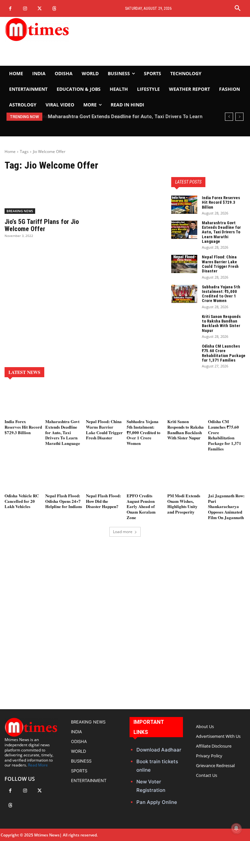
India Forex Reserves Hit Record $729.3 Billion (221, 202)
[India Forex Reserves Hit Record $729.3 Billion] (184, 205)
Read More (38, 765)
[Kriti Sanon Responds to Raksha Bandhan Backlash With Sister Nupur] (184, 323)
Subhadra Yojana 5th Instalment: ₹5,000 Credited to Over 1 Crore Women (221, 293)
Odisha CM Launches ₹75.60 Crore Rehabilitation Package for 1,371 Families (223, 353)
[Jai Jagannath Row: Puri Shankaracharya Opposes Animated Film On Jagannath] (226, 475)
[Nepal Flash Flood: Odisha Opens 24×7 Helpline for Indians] (64, 475)
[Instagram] (25, 8)
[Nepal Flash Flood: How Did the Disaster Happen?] (104, 475)
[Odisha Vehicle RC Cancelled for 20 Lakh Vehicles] (23, 475)
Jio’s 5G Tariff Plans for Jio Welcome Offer (42, 225)
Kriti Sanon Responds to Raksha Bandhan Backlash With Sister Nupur (221, 323)
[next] (239, 117)
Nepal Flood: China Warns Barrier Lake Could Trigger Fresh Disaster (220, 264)
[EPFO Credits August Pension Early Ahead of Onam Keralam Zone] (145, 475)
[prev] (229, 117)
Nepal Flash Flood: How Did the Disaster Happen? (103, 501)
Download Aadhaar (158, 750)
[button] (237, 8)
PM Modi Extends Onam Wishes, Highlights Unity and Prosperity (183, 503)
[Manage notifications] (236, 828)
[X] (39, 8)
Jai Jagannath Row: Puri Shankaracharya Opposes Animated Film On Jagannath (226, 506)
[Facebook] (10, 8)
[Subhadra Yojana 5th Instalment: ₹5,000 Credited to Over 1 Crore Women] (184, 294)
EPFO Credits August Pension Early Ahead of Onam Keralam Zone (141, 506)
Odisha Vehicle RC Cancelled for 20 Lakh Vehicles (22, 501)
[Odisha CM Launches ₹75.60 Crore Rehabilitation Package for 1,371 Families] (184, 353)
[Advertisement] (166, 41)
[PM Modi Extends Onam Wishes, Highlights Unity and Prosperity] (186, 475)
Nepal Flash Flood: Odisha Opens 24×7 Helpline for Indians (63, 501)
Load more (122, 531)
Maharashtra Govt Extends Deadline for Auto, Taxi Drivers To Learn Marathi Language (221, 232)
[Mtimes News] (42, 29)
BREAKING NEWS (20, 211)
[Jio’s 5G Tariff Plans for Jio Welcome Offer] (42, 195)
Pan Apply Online (156, 802)
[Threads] (54, 8)
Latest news (24, 372)
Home (10, 151)
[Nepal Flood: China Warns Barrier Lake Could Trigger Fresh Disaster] (184, 264)
